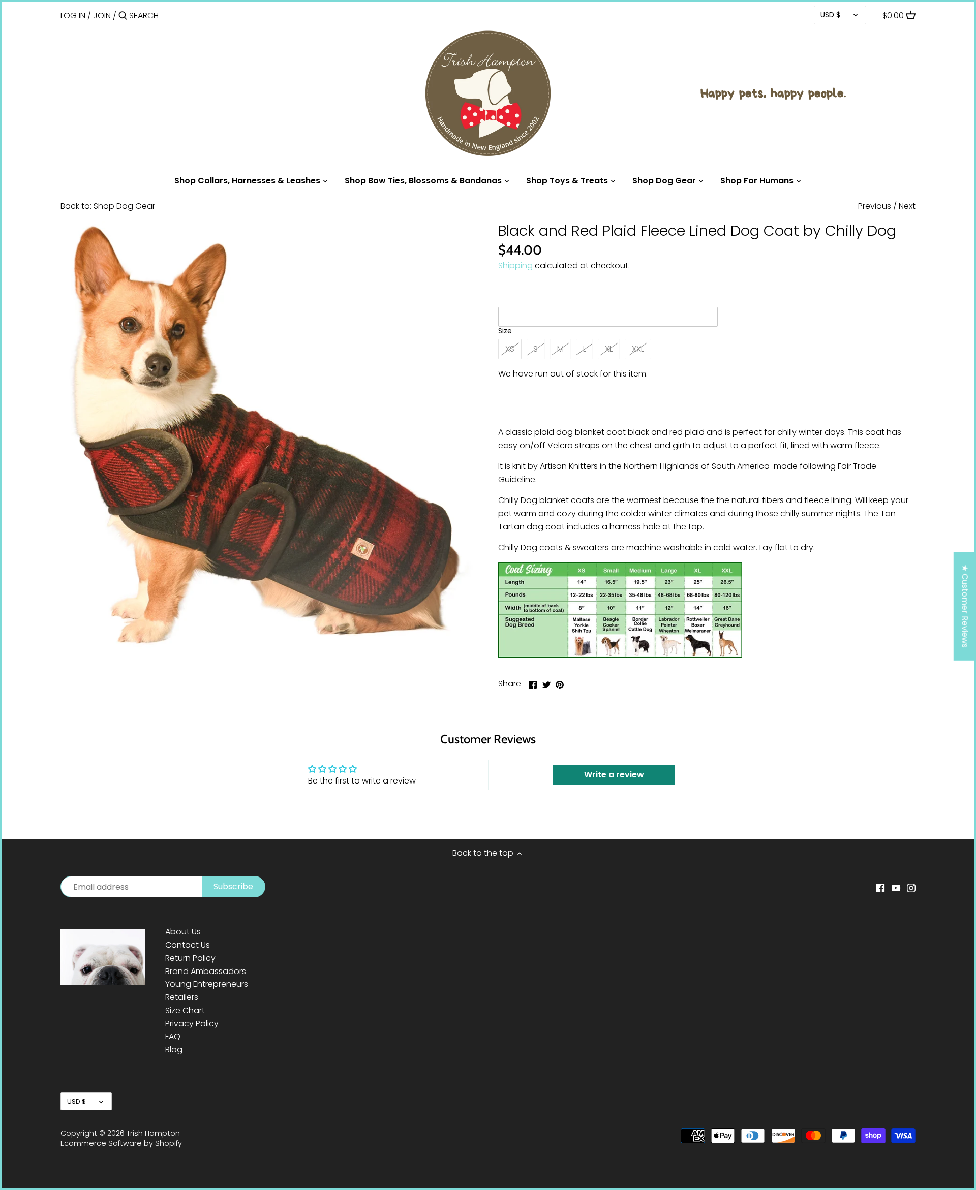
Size (505, 331)
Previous (874, 206)
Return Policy (190, 958)
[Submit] (122, 16)
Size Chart (185, 1010)
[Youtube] (896, 887)
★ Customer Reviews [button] (965, 606)
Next (907, 206)
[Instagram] (911, 887)
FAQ (172, 1036)
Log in (72, 15)
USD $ (830, 15)
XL (609, 349)
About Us (183, 931)
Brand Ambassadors (205, 971)
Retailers (181, 997)
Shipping (515, 265)
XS (509, 349)
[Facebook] (880, 887)
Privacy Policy (192, 1023)
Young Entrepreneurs (206, 984)
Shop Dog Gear (124, 206)
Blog (173, 1049)
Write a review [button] (614, 774)
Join (102, 15)
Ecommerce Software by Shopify (121, 1143)
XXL (638, 349)
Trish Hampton (153, 1133)
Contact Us (187, 945)
